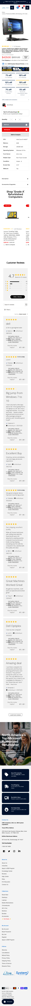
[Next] (27, 2)
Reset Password (6, 931)
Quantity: (4, 119)
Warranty (4, 950)
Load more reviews (15, 715)
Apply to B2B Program (8, 868)
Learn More (11, 66)
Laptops (4, 900)
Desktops (4, 897)
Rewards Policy (6, 966)
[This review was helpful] (20, 612)
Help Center (5, 876)
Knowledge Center (7, 871)
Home (3, 12)
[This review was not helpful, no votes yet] (23, 347)
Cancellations (5, 952)
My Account (5, 929)
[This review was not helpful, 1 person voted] (23, 567)
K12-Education (6, 882)
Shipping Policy (6, 960)
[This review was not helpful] (23, 515)
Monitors (4, 911)
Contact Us (5, 884)
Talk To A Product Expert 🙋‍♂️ (11, 112)
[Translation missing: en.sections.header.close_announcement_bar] (30, 2)
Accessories (5, 916)
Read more (14, 684)
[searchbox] (14, 304)
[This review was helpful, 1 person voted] (20, 515)
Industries (4, 865)
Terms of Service (6, 963)
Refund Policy (6, 955)
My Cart (4, 934)
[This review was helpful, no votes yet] (20, 347)
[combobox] (21, 314)
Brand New (5, 894)
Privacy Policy (6, 958)
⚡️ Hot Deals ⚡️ (6, 919)
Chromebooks (6, 905)
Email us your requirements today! (12, 114)
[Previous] (4, 2)
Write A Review (17, 297)
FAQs (3, 879)
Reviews (4, 873)
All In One (4, 908)
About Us (4, 863)
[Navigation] (27, 8)
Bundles (4, 913)
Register (4, 937)
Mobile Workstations (7, 902)
